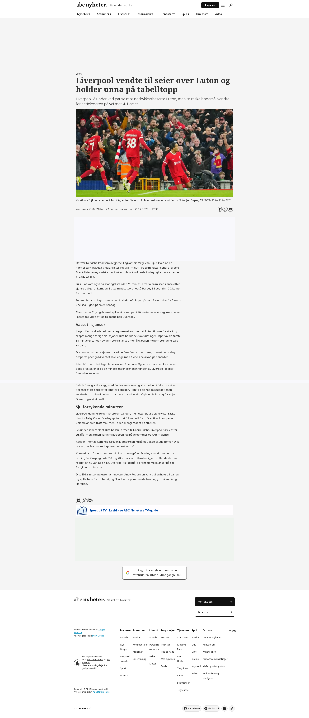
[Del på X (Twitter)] (225, 209)
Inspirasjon (143, 14)
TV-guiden (182, 668)
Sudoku (195, 658)
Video (218, 14)
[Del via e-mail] (230, 209)
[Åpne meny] (223, 5)
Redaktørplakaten (95, 659)
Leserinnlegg (139, 658)
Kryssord (196, 666)
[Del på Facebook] (220, 209)
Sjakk (194, 651)
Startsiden (182, 637)
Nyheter (82, 14)
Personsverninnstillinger (215, 658)
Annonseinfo (209, 651)
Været (180, 675)
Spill (184, 14)
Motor (152, 663)
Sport (123, 668)
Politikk (124, 675)
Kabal (194, 673)
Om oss (201, 14)
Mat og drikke (168, 658)
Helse (152, 656)
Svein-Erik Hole (99, 635)
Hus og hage (167, 651)
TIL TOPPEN (81, 708)
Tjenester (166, 14)
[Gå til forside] (138, 5)
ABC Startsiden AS (101, 692)
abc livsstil (213, 708)
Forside (124, 637)
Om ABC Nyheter (212, 637)
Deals (164, 666)
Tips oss (202, 612)
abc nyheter (194, 708)
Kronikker (138, 651)
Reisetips (165, 644)
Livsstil (122, 14)
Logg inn (210, 5)
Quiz (194, 644)
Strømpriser (183, 682)
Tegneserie (183, 689)
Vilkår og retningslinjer (214, 666)
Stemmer (103, 14)
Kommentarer (140, 644)
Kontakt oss (205, 601)
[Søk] (231, 5)
